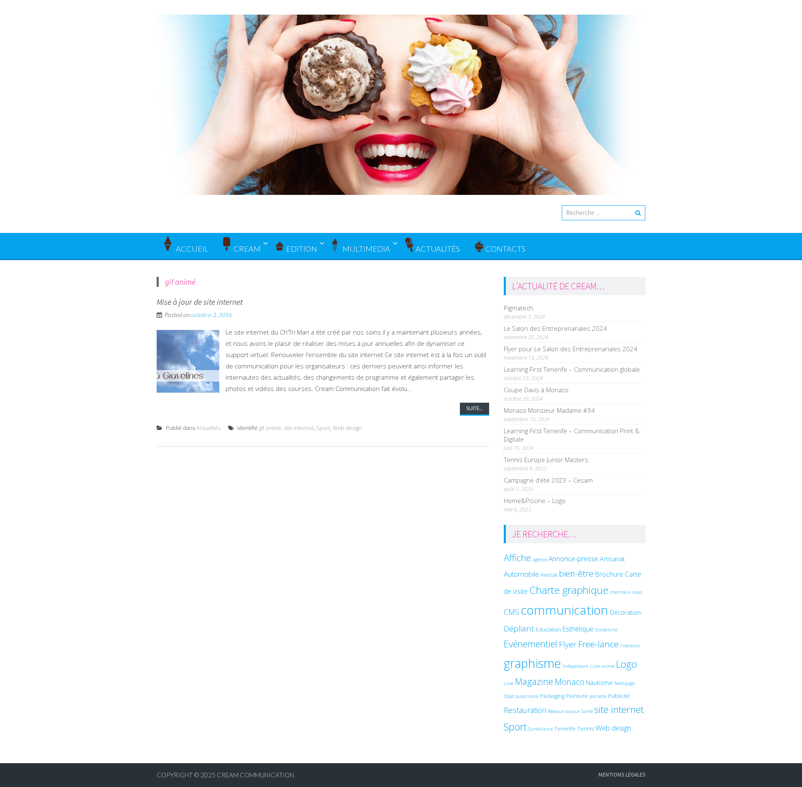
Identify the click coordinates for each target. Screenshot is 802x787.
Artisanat (612, 558)
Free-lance (598, 644)
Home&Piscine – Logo (535, 500)
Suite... (474, 408)
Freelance (630, 646)
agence (540, 559)
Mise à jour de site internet (200, 302)
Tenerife (565, 728)
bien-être (576, 573)
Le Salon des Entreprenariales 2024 (555, 328)
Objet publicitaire (521, 696)
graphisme (532, 663)
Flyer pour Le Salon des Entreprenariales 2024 (570, 349)
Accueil (191, 248)
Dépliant (519, 628)
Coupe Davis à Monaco (536, 390)
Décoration (625, 612)
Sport (323, 428)
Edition (301, 248)
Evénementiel (530, 643)
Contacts (505, 248)
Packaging (552, 696)
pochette (598, 696)
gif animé (270, 428)
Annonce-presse (573, 558)
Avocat (549, 574)
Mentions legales (621, 774)
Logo (626, 664)
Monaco (569, 681)
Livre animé (602, 666)
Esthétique (578, 629)
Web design (347, 428)
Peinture (577, 696)
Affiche (517, 558)
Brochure (609, 574)
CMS (511, 611)
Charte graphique (568, 590)
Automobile (521, 574)
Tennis (585, 728)
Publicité (619, 696)
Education (548, 629)
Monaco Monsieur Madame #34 (549, 410)
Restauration (525, 710)
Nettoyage (624, 683)
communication (564, 610)
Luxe (508, 683)
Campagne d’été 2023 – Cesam (548, 480)
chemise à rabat (626, 592)
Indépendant (576, 666)
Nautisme (599, 682)
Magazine (534, 681)
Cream (247, 248)
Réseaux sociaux (564, 711)
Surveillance (540, 729)
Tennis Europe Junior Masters (546, 459)
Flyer (567, 644)
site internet (299, 428)
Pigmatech (518, 308)
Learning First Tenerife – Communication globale (572, 369)
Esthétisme (606, 630)
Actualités (438, 248)
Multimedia (366, 248)
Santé (587, 711)
